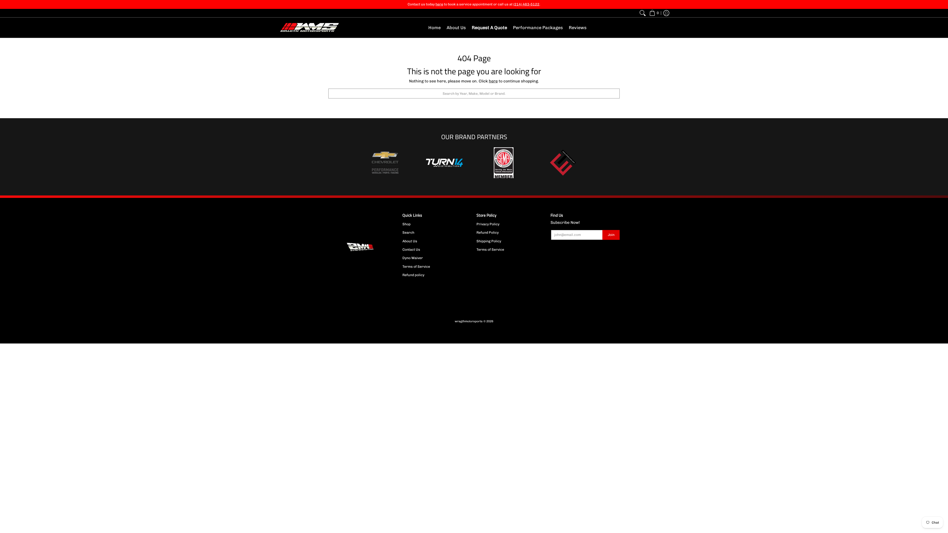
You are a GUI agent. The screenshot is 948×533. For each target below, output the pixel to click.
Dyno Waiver (412, 258)
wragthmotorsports (469, 321)
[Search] (642, 13)
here (493, 81)
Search (408, 232)
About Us (409, 241)
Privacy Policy (487, 224)
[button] (654, 13)
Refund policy (413, 275)
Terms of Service (416, 267)
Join (611, 235)
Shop (406, 224)
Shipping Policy (488, 241)
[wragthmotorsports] (310, 28)
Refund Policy (487, 232)
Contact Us (411, 249)
